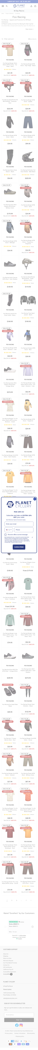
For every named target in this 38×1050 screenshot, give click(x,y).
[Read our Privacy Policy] (32, 537)
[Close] (35, 499)
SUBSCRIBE (19, 547)
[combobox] (9, 529)
